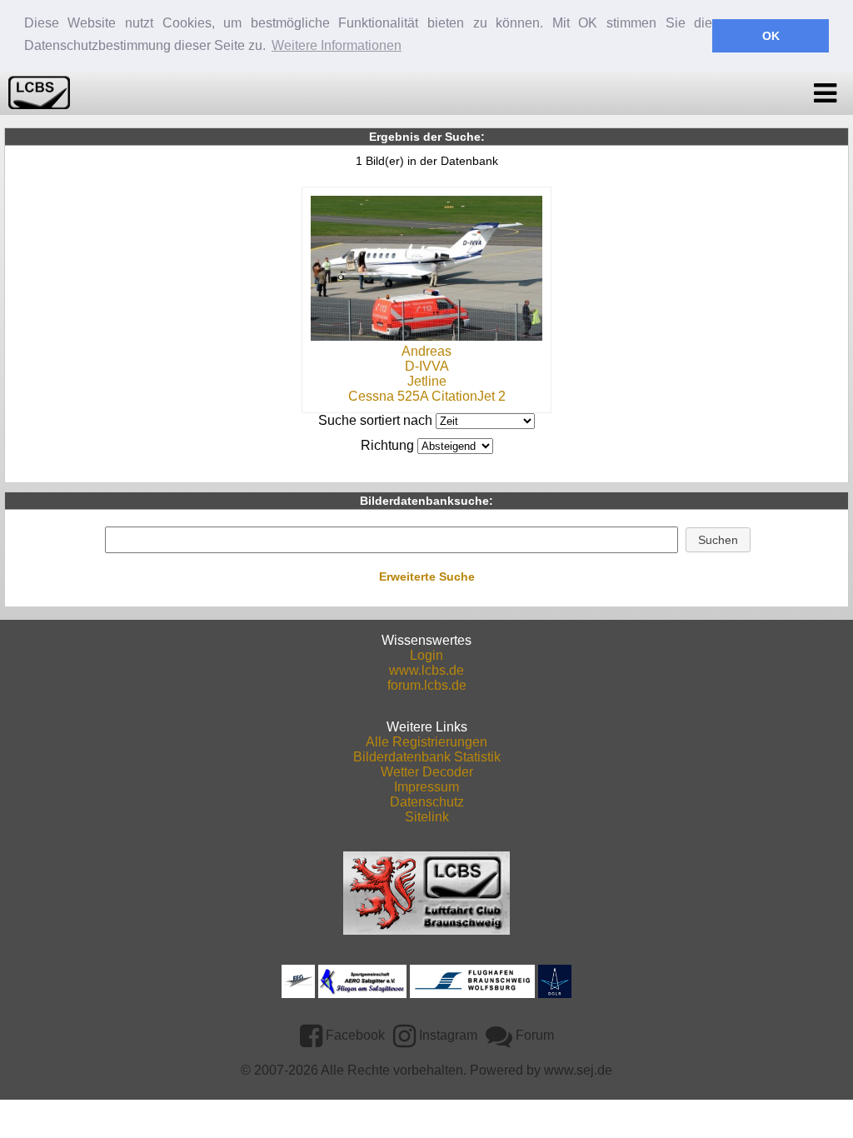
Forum (533, 1035)
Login (426, 655)
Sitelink (427, 817)
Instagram (446, 1035)
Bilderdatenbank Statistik (427, 757)
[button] (718, 539)
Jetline (426, 381)
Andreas (426, 351)
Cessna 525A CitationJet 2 (427, 396)
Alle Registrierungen (426, 742)
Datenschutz (427, 802)
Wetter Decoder (427, 772)
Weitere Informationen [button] (337, 45)
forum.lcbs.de (426, 685)
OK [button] (771, 35)
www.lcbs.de (426, 670)
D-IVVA (427, 366)
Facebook (353, 1035)
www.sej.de (578, 1070)
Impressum (426, 787)
